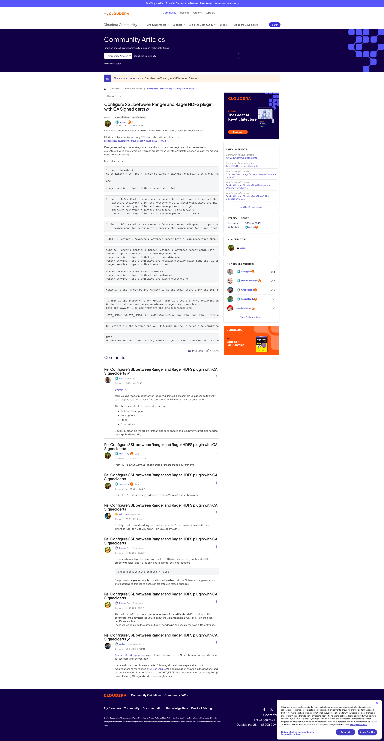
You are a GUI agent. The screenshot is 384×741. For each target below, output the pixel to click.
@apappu (120, 389)
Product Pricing (201, 708)
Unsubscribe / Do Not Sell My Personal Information (191, 718)
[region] (329, 720)
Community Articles (133, 89)
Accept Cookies (367, 732)
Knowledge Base (177, 708)
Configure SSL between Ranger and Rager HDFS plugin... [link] (171, 89)
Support (210, 12)
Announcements (156, 24)
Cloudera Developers (245, 24)
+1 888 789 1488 (269, 720)
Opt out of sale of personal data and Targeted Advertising (298, 733)
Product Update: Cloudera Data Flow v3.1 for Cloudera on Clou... (247, 197)
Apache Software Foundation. (181, 721)
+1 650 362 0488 (269, 724)
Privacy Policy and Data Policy (160, 718)
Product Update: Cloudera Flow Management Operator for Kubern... (248, 186)
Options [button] (111, 96)
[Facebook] (264, 709)
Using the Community (201, 24)
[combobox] (185, 56)
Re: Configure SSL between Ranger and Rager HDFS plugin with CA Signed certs (161, 371)
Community (169, 12)
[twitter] (271, 709)
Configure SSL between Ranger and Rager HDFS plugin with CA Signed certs (158, 106)
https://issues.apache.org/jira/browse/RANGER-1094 (135, 140)
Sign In (275, 24)
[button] (215, 376)
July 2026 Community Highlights (241, 157)
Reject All (345, 732)
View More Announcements (251, 207)
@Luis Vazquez (158, 668)
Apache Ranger (139, 117)
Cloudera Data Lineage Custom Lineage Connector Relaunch (251, 175)
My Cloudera (112, 708)
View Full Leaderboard (251, 317)
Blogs (223, 24)
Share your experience (127, 78)
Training (184, 12)
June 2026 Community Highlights (242, 166)
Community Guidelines (146, 695)
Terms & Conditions (140, 718)
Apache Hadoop (122, 117)
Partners (197, 12)
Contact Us (271, 715)
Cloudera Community (120, 24)
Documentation (152, 708)
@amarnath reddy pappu (129, 655)
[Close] (377, 703)
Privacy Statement (358, 724)
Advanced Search (112, 63)
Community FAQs (176, 695)
